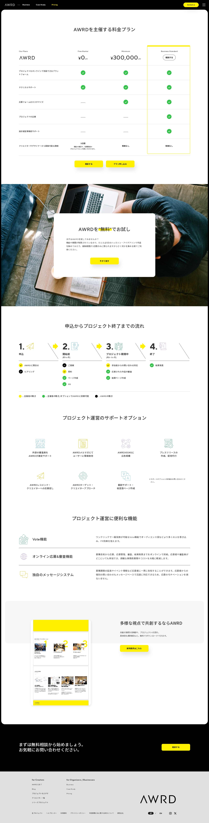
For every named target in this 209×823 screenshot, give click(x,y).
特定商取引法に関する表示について (101, 813)
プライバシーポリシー (78, 813)
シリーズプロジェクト (40, 802)
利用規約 (64, 813)
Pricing (55, 5)
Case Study (40, 5)
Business (26, 5)
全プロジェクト (37, 813)
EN (161, 813)
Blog (34, 789)
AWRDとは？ (37, 784)
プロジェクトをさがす (40, 793)
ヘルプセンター (51, 813)
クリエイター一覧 (38, 798)
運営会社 (120, 813)
